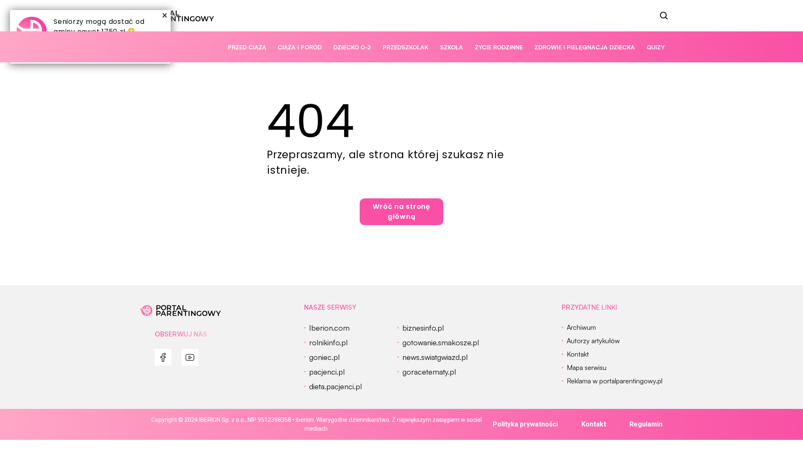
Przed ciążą (247, 47)
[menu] (163, 357)
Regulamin (645, 424)
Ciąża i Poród (300, 47)
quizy (656, 47)
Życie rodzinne (499, 47)
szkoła (451, 47)
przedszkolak (405, 47)
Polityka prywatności (525, 424)
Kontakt (593, 424)
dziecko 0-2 (352, 47)
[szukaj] (664, 16)
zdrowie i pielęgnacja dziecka (584, 47)
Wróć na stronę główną (401, 211)
